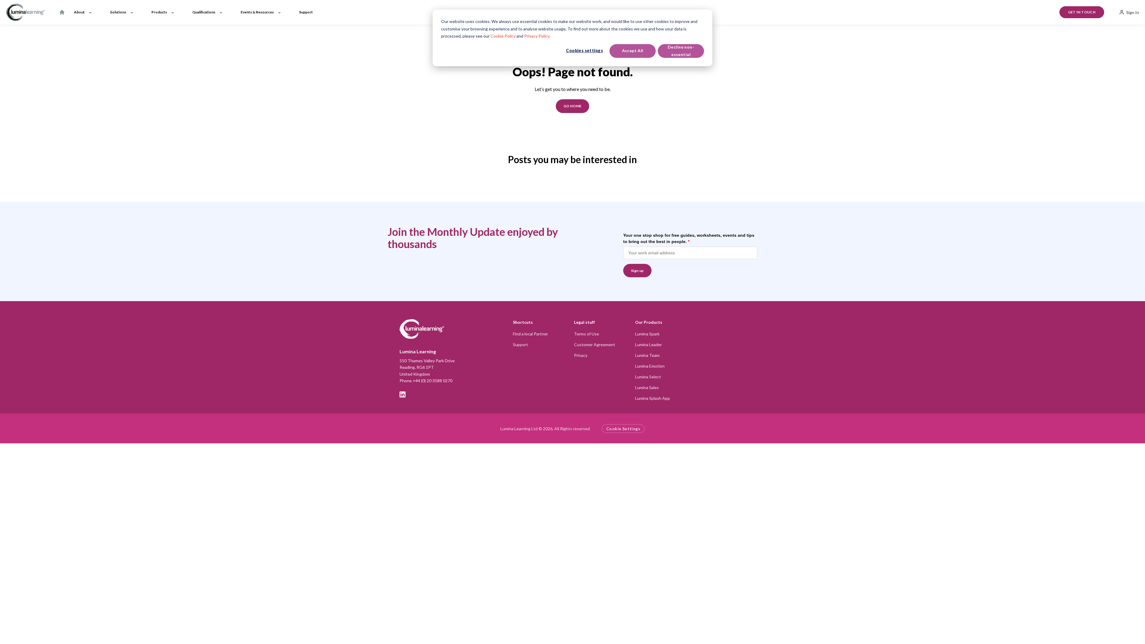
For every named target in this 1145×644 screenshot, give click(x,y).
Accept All (632, 50)
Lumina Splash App (652, 398)
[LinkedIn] (403, 394)
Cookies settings (584, 50)
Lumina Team (647, 355)
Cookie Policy (503, 35)
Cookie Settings (623, 428)
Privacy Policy (536, 35)
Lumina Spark (647, 333)
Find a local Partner (530, 333)
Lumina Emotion (650, 366)
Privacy (580, 355)
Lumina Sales (647, 387)
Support (520, 344)
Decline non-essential (681, 50)
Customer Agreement (594, 344)
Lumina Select (648, 376)
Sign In (1132, 12)
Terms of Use (586, 333)
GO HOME (573, 106)
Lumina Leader (648, 344)
